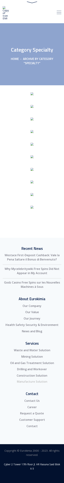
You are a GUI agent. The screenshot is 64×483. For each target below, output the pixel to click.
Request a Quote (32, 413)
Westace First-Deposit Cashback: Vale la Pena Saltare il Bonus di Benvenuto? (32, 257)
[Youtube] (40, 476)
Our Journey (32, 318)
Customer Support (32, 420)
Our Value (32, 312)
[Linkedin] (32, 476)
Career (32, 407)
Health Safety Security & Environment (32, 325)
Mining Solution (32, 357)
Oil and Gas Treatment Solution (32, 363)
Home (15, 59)
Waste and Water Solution (32, 350)
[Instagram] (24, 476)
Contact (32, 426)
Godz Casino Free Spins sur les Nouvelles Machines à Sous (32, 285)
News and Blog (32, 331)
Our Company (32, 306)
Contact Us (32, 401)
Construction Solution (32, 375)
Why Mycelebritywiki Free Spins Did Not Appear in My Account (32, 271)
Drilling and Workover (32, 369)
